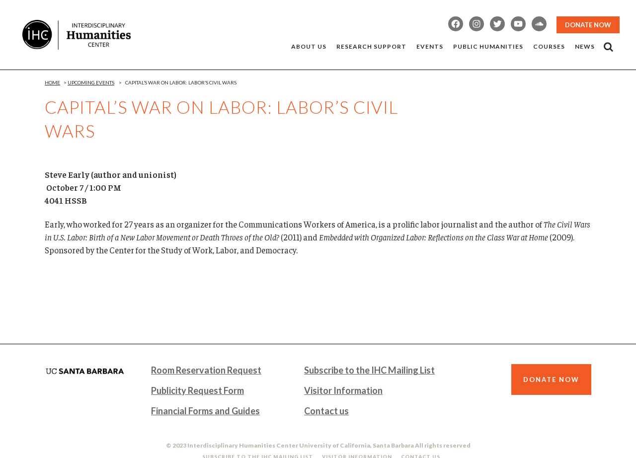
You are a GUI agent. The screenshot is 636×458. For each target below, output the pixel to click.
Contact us (326, 410)
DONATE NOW (588, 25)
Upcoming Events (91, 82)
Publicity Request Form (197, 390)
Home (52, 82)
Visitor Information (343, 390)
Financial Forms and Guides (205, 410)
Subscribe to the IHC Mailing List (369, 370)
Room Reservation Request (206, 370)
